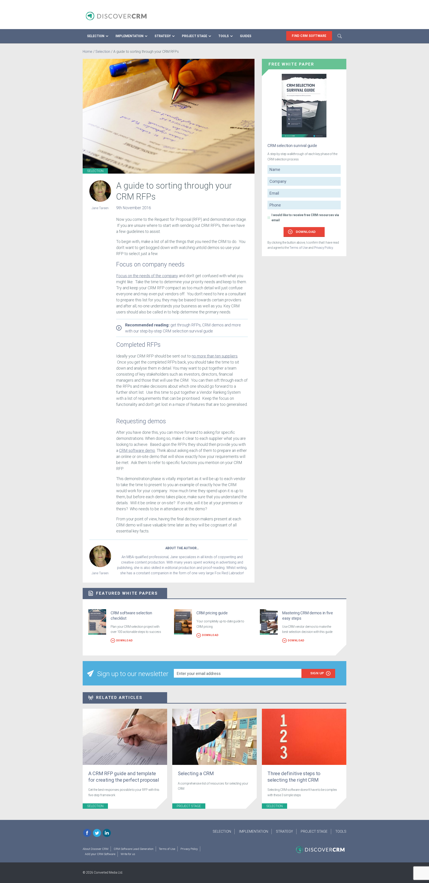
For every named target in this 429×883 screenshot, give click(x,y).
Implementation (253, 831)
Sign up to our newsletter (132, 674)
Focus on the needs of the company (147, 275)
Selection (102, 51)
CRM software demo (137, 450)
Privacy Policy (323, 247)
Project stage (189, 806)
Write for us (128, 854)
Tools (340, 831)
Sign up (317, 673)
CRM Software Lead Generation (134, 849)
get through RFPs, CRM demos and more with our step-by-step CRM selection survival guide (183, 328)
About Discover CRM (95, 849)
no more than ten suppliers (215, 356)
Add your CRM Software (100, 854)
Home (87, 51)
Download (305, 232)
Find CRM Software (309, 36)
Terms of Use (298, 247)
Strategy (284, 831)
